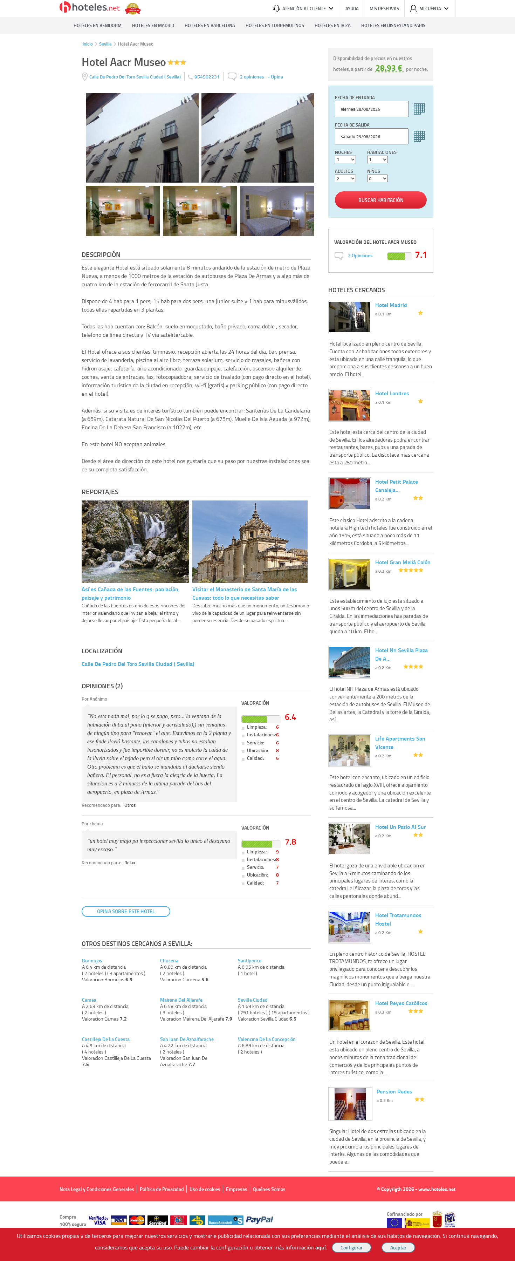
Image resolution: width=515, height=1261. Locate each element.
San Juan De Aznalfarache (187, 1039)
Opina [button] (277, 76)
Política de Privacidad (162, 1189)
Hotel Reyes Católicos (401, 1003)
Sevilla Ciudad (253, 1000)
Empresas (236, 1189)
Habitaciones (382, 152)
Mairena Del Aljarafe (181, 1000)
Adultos (344, 171)
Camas (89, 1000)
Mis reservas (384, 8)
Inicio (88, 44)
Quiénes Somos (269, 1189)
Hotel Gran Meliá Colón (403, 562)
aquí (320, 1247)
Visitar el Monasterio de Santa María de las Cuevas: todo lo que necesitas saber (244, 593)
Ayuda (352, 8)
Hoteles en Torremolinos (275, 25)
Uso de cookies (205, 1189)
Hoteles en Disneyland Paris (393, 25)
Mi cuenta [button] (430, 8)
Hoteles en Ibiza (333, 25)
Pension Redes (394, 1091)
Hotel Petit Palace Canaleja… (396, 485)
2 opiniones (252, 76)
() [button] (135, 76)
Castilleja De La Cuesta (106, 1039)
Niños (373, 171)
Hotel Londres (392, 393)
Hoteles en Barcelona (210, 25)
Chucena (169, 960)
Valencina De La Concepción (267, 1039)
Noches (343, 152)
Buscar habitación (381, 200)
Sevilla (105, 44)
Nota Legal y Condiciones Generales (97, 1189)
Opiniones (360, 255)
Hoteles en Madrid (153, 25)
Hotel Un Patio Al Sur (400, 827)
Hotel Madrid (391, 305)
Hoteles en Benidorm (98, 25)
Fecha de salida (352, 125)
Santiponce (249, 960)
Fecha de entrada (355, 97)
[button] (257, 630)
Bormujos (92, 960)
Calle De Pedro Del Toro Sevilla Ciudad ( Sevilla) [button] (138, 664)
